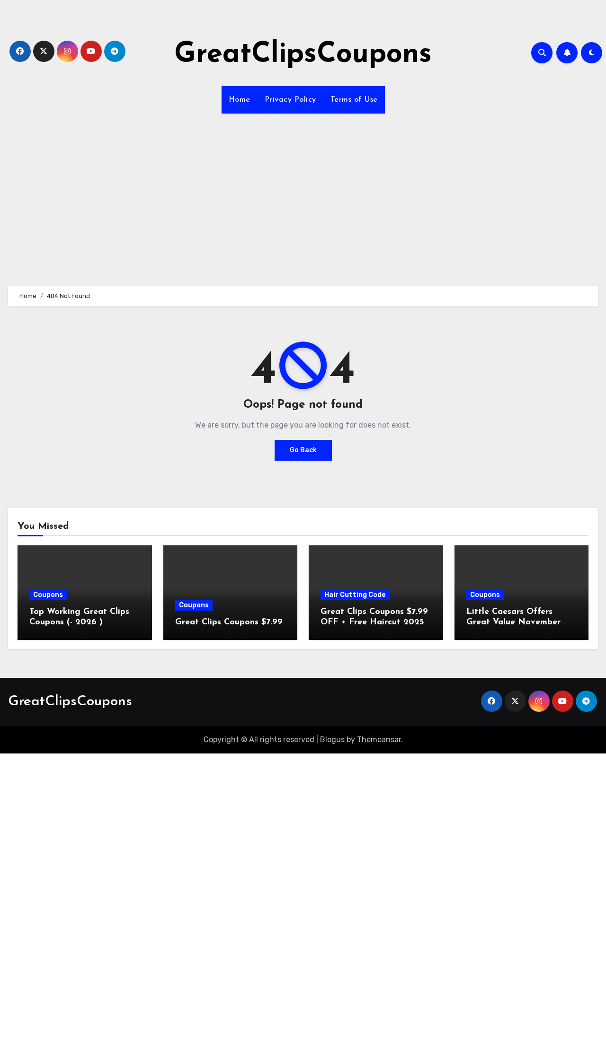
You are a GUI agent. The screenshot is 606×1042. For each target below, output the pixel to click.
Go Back (303, 450)
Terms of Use (354, 100)
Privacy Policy (290, 100)
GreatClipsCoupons (303, 55)
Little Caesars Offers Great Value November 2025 (513, 622)
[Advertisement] (303, 194)
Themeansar (379, 739)
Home (239, 100)
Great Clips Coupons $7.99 (229, 622)
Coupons (48, 595)
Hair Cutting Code (355, 595)
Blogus (332, 739)
